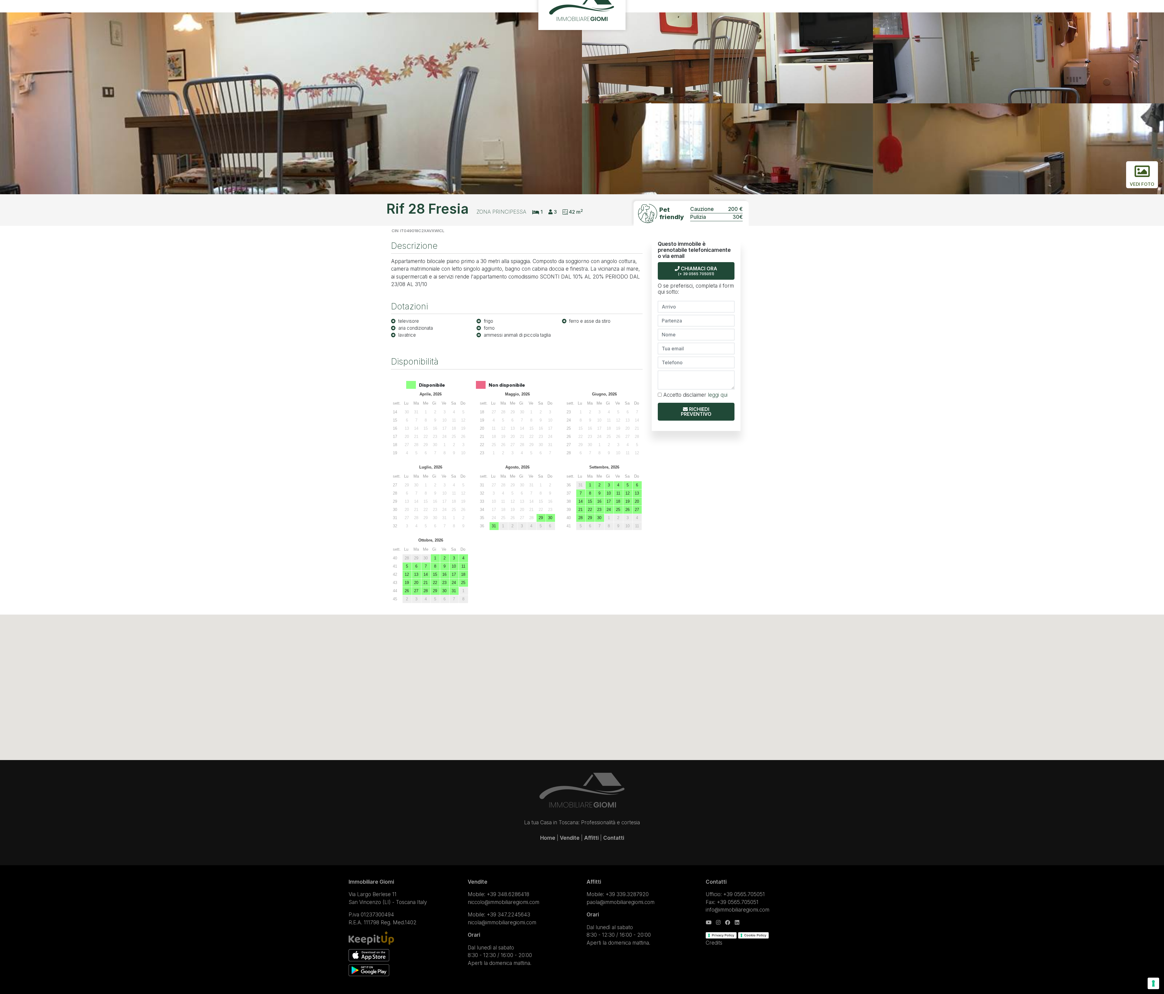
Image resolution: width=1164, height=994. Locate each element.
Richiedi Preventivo (696, 411)
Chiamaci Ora (697, 271)
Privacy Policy (723, 935)
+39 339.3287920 (627, 894)
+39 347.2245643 (508, 915)
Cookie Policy (755, 935)
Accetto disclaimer (695, 395)
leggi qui (718, 395)
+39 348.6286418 (508, 894)
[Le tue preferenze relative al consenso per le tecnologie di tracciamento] (1153, 983)
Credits (714, 943)
